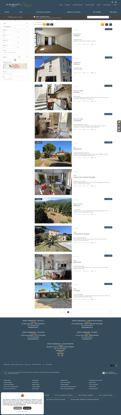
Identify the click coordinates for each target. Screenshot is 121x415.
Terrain (5, 45)
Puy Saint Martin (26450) (9, 384)
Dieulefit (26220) (7, 380)
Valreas (99, 4)
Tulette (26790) (35, 382)
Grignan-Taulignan (89, 4)
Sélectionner (87, 44)
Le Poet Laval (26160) (93, 384)
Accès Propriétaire (49, 364)
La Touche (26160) (36, 386)
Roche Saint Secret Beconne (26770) (68, 386)
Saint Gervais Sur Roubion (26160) (11, 386)
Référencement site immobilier (113, 373)
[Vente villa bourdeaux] (53, 154)
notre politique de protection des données (16, 404)
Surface (5, 40)
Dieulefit (67, 4)
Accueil (61, 4)
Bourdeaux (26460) (8, 382)
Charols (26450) (35, 388)
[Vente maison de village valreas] (53, 97)
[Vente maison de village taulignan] (53, 125)
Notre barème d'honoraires (36, 364)
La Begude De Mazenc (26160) (95, 380)
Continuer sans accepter (22, 411)
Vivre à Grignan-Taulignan (85, 395)
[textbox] (15, 52)
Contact (115, 4)
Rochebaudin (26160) (93, 388)
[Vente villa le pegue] (53, 295)
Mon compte (113, 12)
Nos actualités (97, 12)
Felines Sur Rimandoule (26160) (67, 388)
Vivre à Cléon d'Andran (105, 395)
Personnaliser (17, 408)
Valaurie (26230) (92, 382)
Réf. (4, 76)
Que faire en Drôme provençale (55, 399)
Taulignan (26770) (64, 380)
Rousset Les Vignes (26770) (9, 388)
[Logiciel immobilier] (105, 373)
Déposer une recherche (73, 12)
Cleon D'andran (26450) (65, 382)
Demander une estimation (43, 12)
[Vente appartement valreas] (53, 41)
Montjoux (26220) (35, 384)
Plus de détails (78, 44)
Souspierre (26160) (64, 384)
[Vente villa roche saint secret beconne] (53, 182)
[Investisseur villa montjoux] (53, 267)
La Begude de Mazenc (77, 4)
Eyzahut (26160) (92, 386)
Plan (43, 364)
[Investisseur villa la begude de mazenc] (53, 239)
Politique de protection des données (17, 364)
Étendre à (5, 57)
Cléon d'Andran (107, 4)
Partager (94, 44)
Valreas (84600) (35, 380)
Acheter (7, 12)
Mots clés (5, 71)
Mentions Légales (7, 364)
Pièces (4, 35)
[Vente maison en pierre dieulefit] (53, 210)
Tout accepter (27, 408)
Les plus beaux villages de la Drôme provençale (84, 399)
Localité (4, 50)
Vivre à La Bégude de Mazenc (64, 395)
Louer (20, 12)
